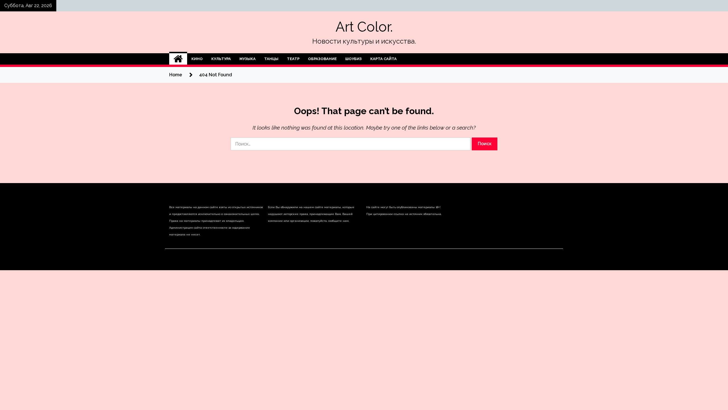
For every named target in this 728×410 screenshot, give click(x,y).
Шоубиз (353, 59)
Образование (322, 59)
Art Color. (364, 27)
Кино (197, 59)
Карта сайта (383, 59)
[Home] (178, 59)
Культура (221, 59)
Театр (293, 59)
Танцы (271, 59)
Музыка (247, 59)
